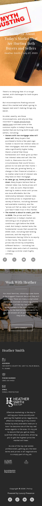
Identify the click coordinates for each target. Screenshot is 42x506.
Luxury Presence (26, 493)
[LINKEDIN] (25, 499)
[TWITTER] (32, 499)
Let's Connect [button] (21, 328)
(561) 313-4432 (8, 380)
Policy (29, 489)
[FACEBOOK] (10, 499)
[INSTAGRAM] (17, 499)
